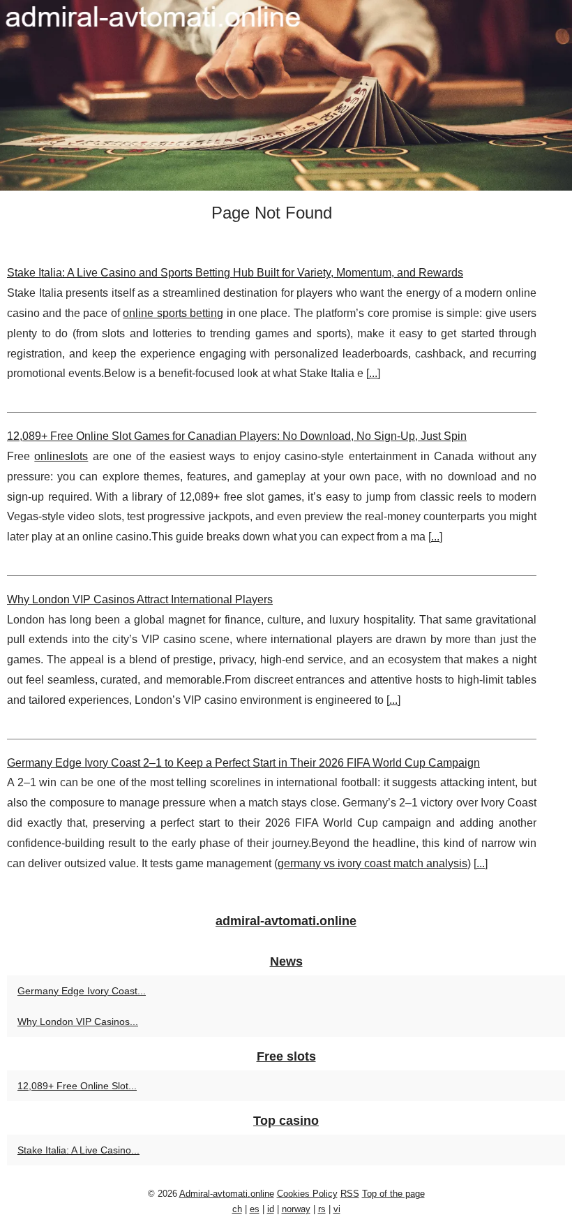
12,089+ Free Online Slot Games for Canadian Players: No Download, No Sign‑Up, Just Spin (237, 436)
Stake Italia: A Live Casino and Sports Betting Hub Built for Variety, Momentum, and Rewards (235, 273)
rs (322, 1209)
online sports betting (173, 313)
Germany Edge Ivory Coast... (81, 990)
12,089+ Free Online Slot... (77, 1085)
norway (296, 1209)
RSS (349, 1193)
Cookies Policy (307, 1193)
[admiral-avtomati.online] (286, 95)
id (270, 1209)
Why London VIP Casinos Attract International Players (140, 599)
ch (237, 1209)
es (254, 1209)
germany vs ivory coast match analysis (372, 863)
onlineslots (61, 456)
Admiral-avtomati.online (226, 1193)
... (373, 373)
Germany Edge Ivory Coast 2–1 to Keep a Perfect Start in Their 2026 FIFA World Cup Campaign (243, 763)
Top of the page (393, 1193)
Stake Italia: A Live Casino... (78, 1150)
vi (336, 1209)
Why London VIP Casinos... (77, 1021)
